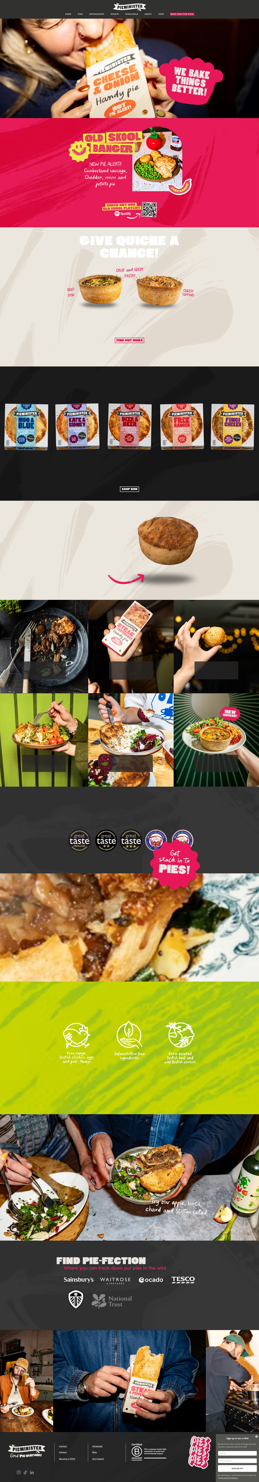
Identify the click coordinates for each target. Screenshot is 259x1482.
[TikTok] (25, 1472)
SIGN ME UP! (237, 1468)
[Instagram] (18, 1472)
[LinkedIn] (32, 1472)
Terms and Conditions (228, 1478)
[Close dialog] (256, 1436)
